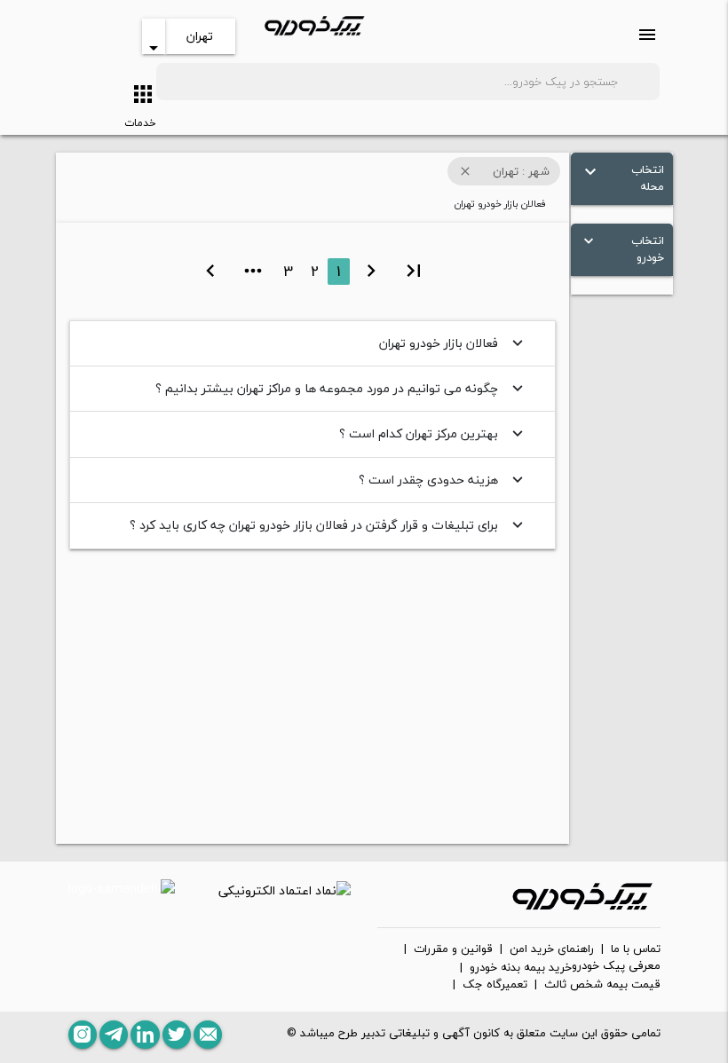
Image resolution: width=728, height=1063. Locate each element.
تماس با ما (636, 949)
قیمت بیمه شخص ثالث (602, 985)
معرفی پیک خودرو (616, 966)
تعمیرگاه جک (495, 985)
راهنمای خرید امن (552, 949)
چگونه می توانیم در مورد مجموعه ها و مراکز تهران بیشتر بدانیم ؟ (341, 388)
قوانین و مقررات (453, 949)
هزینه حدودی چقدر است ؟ (443, 480)
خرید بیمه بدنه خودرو (521, 968)
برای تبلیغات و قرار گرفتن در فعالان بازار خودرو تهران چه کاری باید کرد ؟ (328, 525)
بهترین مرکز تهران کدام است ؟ (433, 433)
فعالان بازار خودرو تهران (453, 343)
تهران (199, 36)
